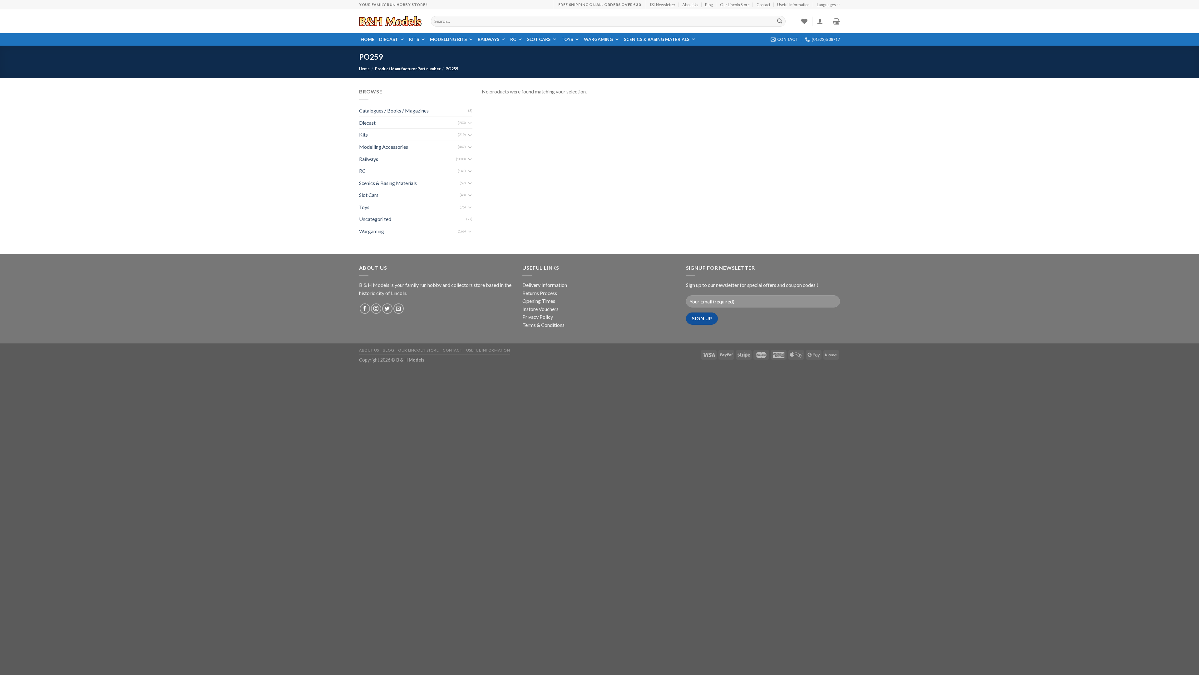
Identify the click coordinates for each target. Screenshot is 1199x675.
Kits (414, 39)
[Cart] (836, 21)
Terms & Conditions (543, 325)
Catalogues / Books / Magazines (394, 110)
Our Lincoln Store (735, 4)
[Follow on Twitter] (387, 308)
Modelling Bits (448, 39)
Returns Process (539, 293)
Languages (826, 4)
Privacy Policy (537, 317)
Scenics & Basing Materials (656, 39)
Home (367, 39)
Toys (567, 39)
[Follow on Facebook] (365, 308)
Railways (488, 39)
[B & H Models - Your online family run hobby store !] (390, 21)
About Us (690, 4)
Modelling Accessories (383, 147)
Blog (709, 4)
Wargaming (598, 39)
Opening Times (538, 301)
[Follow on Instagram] (376, 308)
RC (513, 39)
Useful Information (793, 4)
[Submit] (780, 21)
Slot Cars (538, 39)
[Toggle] (469, 122)
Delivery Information (544, 285)
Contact (763, 4)
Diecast (388, 39)
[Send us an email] (398, 308)
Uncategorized (375, 219)
